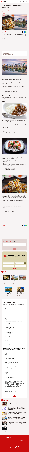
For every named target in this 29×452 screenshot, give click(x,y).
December (6, 319)
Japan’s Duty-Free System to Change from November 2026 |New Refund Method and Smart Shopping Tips (17, 413)
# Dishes (4, 12)
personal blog (6, 367)
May (5, 310)
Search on (16, 264)
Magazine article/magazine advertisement (10, 373)
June (5, 312)
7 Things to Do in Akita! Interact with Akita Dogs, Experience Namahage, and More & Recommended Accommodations (16, 418)
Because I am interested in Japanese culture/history (11, 326)
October (6, 317)
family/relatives (7, 343)
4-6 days (6, 352)
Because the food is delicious (8, 328)
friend (5, 345)
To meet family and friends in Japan (9, 327)
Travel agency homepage (8, 363)
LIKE (4, 225)
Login (3, 241)
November (6, 318)
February (6, 307)
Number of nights (5, 264)
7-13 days (6, 353)
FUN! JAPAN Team (14, 9)
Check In (16, 261)
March (5, 308)
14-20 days (6, 354)
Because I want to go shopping (9, 332)
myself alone (6, 340)
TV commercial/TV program (8, 376)
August (6, 314)
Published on (3, 9)
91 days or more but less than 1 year (9, 358)
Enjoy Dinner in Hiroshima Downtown (8, 54)
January (6, 305)
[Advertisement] (8, 46)
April (5, 309)
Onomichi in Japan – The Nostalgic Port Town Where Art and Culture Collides (14, 281)
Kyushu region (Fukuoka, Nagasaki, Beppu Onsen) (11, 392)
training (6, 337)
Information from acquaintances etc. (9, 377)
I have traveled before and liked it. (9, 323)
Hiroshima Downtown (6, 53)
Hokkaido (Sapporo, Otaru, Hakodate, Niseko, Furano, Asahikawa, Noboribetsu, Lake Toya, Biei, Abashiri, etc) (13, 382)
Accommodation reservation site (9, 368)
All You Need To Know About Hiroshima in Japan (20, 293)
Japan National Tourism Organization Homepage (11, 362)
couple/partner (7, 341)
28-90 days (6, 357)
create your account (8, 241)
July (5, 313)
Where (4, 261)
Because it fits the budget (8, 333)
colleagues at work (7, 344)
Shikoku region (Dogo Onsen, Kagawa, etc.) (10, 391)
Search (14, 268)
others (5, 346)
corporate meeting (7, 336)
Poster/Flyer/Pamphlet (8, 371)
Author (11, 9)
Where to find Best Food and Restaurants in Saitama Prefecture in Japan (6, 281)
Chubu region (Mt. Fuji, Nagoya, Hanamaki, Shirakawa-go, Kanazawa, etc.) (14, 387)
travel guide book (7, 372)
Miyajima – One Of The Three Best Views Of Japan (22, 281)
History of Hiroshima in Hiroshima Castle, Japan (8, 293)
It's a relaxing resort (7, 331)
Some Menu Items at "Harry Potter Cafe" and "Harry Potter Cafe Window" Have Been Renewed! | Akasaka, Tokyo (17, 403)
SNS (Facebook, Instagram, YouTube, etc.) (10, 366)
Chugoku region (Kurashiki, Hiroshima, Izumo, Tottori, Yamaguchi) (13, 390)
